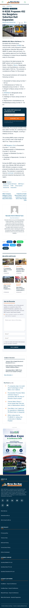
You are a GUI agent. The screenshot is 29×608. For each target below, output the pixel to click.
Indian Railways (13, 8)
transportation (13, 187)
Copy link (6, 248)
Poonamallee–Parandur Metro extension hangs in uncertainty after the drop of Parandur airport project (16, 395)
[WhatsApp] (2, 505)
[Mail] (17, 500)
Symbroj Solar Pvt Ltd (6, 567)
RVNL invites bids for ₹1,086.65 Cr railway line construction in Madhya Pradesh (15, 418)
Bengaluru (9, 182)
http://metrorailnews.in (14, 217)
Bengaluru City (11, 145)
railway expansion (19, 185)
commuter (11, 173)
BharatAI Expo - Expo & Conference (9, 592)
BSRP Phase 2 (21, 183)
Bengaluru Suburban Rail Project (10, 183)
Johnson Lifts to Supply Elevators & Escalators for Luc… (14, 362)
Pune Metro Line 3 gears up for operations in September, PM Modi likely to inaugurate (16, 410)
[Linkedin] (12, 500)
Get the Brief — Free (14, 118)
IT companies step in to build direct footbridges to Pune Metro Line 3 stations (16, 387)
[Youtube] (7, 505)
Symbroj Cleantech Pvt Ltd (7, 571)
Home (3, 6)
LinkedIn (10, 241)
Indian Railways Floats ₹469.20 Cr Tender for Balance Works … (14, 366)
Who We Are (4, 511)
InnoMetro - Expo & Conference (8, 583)
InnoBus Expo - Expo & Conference (9, 588)
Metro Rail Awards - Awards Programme (11, 597)
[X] (22, 500)
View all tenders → (8, 375)
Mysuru (15, 65)
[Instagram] (7, 500)
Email (19, 245)
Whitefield (7, 93)
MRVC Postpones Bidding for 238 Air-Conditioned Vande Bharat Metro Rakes (7, 196)
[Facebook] (2, 500)
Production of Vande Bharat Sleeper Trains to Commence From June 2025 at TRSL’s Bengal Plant (21, 197)
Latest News (9, 6)
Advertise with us (5, 515)
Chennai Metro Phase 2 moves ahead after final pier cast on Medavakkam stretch (16, 403)
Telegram (13, 245)
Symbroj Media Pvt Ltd (6, 562)
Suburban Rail (6, 187)
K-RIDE (19, 45)
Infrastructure (6, 185)
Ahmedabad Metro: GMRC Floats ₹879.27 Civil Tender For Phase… (14, 370)
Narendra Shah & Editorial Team (8, 22)
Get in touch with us (6, 520)
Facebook (6, 245)
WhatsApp (20, 241)
